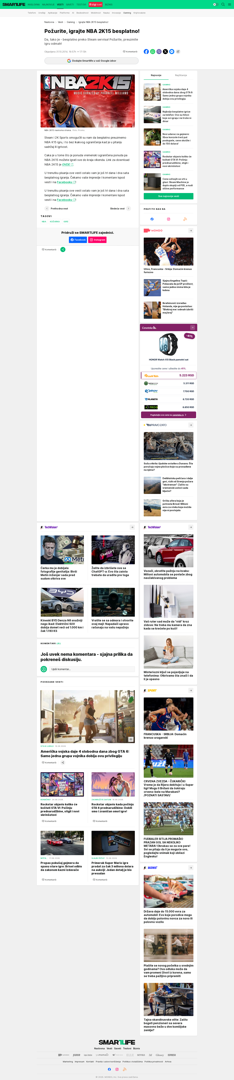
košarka (55, 221)
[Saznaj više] (190, 230)
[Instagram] (168, 219)
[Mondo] (63, 1055)
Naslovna (49, 22)
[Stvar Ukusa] (117, 1055)
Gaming (71, 22)
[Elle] (130, 1055)
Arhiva (168, 1061)
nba (44, 221)
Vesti (60, 22)
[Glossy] (160, 1055)
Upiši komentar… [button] (61, 669)
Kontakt (90, 1061)
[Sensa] (141, 1055)
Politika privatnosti (154, 1061)
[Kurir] (76, 1055)
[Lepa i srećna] (88, 1055)
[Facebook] (152, 219)
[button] (130, 51)
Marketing (68, 1061)
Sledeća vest (117, 208)
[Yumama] (102, 1055)
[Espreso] (172, 1055)
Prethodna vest (59, 208)
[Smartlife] (14, 4)
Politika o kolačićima (133, 1061)
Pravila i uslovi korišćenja (108, 1061)
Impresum (79, 1061)
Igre (66, 221)
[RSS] (185, 219)
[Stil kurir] (150, 1055)
